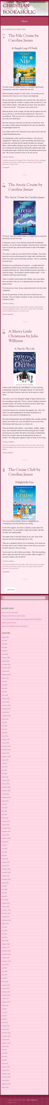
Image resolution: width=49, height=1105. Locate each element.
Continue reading (8, 157)
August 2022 (5, 801)
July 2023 (4, 763)
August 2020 (5, 882)
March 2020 (5, 899)
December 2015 (6, 1073)
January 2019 (5, 947)
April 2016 (4, 1060)
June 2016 (4, 1053)
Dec (3, 331)
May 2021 (4, 852)
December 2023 (6, 746)
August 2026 (5, 637)
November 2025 (6, 667)
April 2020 (4, 896)
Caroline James (21, 162)
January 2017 (5, 1029)
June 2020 (4, 889)
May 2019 (4, 934)
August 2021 (5, 841)
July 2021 (4, 845)
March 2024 (5, 736)
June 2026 (4, 644)
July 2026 (4, 640)
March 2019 (5, 940)
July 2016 (4, 1049)
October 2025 (5, 671)
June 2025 (4, 685)
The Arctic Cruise (24, 311)
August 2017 (5, 1005)
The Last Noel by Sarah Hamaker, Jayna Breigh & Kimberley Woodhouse (22, 619)
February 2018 (6, 985)
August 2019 (5, 923)
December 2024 (6, 705)
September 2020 (6, 879)
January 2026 (5, 661)
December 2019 (6, 910)
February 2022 (6, 821)
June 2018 (4, 971)
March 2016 (5, 1063)
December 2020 (6, 869)
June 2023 (4, 766)
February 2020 (6, 903)
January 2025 (5, 702)
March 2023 (5, 777)
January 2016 (5, 1070)
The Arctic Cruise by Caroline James (25, 187)
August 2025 (5, 678)
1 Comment (5, 167)
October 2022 (5, 794)
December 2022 (6, 787)
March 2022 (5, 818)
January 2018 (5, 988)
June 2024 (4, 725)
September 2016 (6, 1043)
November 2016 (6, 1036)
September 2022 (6, 797)
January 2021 (5, 865)
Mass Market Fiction (33, 160)
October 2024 (5, 712)
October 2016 (5, 1039)
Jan (3, 184)
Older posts (10, 589)
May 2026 (4, 647)
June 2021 (4, 848)
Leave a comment (7, 314)
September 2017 (6, 1002)
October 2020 (5, 876)
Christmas (32, 307)
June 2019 (4, 930)
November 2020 (6, 872)
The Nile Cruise (13, 164)
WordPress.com (12, 1102)
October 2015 (5, 1080)
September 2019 (6, 920)
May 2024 (4, 729)
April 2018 (4, 978)
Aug (3, 35)
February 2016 (6, 1067)
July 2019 (4, 927)
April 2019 (4, 937)
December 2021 (6, 828)
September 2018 (6, 961)
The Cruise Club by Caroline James (24, 472)
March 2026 (5, 654)
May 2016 (4, 1056)
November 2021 (6, 831)
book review (13, 162)
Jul (4, 469)
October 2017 (5, 998)
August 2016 (5, 1046)
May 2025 (4, 688)
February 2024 (6, 739)
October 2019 (5, 916)
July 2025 (4, 681)
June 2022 (4, 807)
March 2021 (5, 858)
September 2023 (6, 756)
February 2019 (6, 944)
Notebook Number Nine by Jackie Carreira (13, 616)
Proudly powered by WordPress (16, 1100)
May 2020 (4, 893)
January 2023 (5, 783)
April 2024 (4, 732)
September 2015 (6, 1084)
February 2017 (6, 1026)
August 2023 (5, 760)
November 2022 (6, 790)
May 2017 (4, 1015)
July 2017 (4, 1009)
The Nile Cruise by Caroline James (23, 38)
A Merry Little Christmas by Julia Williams (23, 336)
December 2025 (6, 664)
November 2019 (6, 913)
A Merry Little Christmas (19, 447)
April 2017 (4, 1019)
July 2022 (4, 804)
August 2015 (5, 1087)
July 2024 (4, 722)
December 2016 (6, 1032)
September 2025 (6, 674)
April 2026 (4, 650)
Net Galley (29, 162)
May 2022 (4, 811)
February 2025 (6, 698)
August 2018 (5, 964)
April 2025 (4, 691)
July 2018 (4, 968)
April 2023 (4, 773)
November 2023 (6, 749)
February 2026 (6, 657)
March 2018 (5, 981)
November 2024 (6, 708)
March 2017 (5, 1022)
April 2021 (4, 855)
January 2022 (5, 824)
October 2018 (5, 957)
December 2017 (6, 992)
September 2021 (6, 838)
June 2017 (4, 1012)
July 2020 (4, 886)
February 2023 (6, 780)
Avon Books (5, 162)
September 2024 (6, 715)
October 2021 (5, 835)
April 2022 (4, 814)
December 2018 (6, 951)
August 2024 (5, 719)
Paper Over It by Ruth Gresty (10, 612)
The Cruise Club (13, 568)
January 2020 (5, 906)
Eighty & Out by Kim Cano (9, 622)
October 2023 (5, 753)
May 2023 (4, 770)
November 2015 (6, 1077)
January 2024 (5, 743)
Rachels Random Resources (10, 311)
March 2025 (5, 695)
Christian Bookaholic (19, 9)
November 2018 (6, 954)
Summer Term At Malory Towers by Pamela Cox (15, 626)
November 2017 (6, 995)
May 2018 (4, 974)
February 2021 (6, 862)
